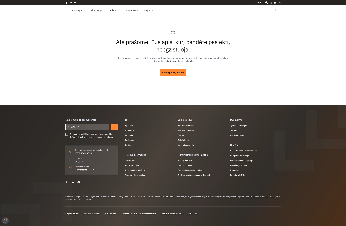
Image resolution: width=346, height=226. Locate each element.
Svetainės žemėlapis (92, 213)
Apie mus (129, 125)
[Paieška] (275, 10)
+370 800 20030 (83, 153)
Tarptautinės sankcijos (135, 175)
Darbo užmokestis (185, 165)
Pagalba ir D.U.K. (237, 175)
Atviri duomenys (237, 135)
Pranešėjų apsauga (238, 165)
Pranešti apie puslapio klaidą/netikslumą (140, 213)
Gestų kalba (192, 213)
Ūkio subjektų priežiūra (135, 170)
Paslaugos (77, 10)
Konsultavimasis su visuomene (243, 151)
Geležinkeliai (183, 140)
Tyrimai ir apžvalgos (238, 125)
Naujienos (129, 130)
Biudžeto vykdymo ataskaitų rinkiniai (194, 175)
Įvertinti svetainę (111, 213)
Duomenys (130, 10)
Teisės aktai (130, 160)
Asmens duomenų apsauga (241, 160)
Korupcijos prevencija (239, 155)
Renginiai (129, 135)
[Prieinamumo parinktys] (266, 2)
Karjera (128, 145)
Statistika (234, 130)
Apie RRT (113, 10)
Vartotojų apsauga (186, 145)
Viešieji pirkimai (185, 160)
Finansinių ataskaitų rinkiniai (190, 170)
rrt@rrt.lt (79, 161)
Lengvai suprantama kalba (172, 213)
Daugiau (147, 10)
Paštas (181, 135)
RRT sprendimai (132, 165)
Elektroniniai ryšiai (186, 125)
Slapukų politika (72, 213)
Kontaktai (258, 3)
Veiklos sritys (95, 10)
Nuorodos (234, 170)
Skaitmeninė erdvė (186, 130)
